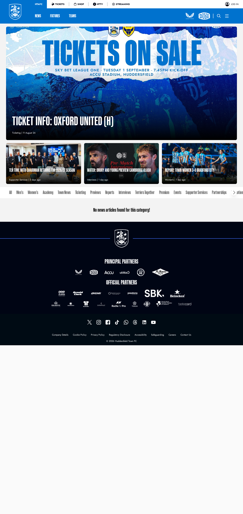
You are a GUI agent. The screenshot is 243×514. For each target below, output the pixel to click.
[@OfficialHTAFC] (153, 322)
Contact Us (186, 335)
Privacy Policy (97, 335)
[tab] (38, 4)
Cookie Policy (79, 335)
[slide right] (234, 192)
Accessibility (141, 335)
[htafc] (108, 322)
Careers (172, 335)
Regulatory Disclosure (119, 335)
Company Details (60, 335)
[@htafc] (89, 322)
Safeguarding (157, 335)
